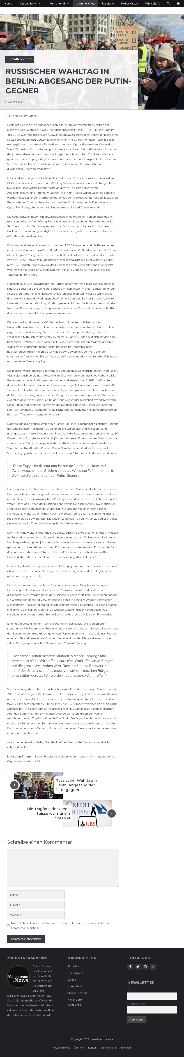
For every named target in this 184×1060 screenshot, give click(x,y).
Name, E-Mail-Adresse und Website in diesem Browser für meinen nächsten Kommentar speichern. (60, 925)
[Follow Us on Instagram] (145, 967)
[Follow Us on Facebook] (130, 967)
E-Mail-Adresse (136, 1003)
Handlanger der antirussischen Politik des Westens (81, 154)
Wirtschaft (152, 3)
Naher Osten (129, 3)
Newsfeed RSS (61, 1047)
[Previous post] (14, 785)
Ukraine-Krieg (86, 3)
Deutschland (27, 3)
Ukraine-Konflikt (77, 993)
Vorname (132, 990)
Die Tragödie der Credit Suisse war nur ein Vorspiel (48, 813)
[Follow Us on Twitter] (138, 967)
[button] (168, 3)
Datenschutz (108, 1047)
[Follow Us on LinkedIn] (153, 967)
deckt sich (92, 337)
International (56, 3)
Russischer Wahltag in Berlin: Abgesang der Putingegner (76, 785)
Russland (108, 3)
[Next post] (111, 813)
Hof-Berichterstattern (31, 390)
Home (8, 3)
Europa (71, 979)
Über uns (79, 1047)
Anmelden (125, 1047)
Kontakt (92, 1047)
